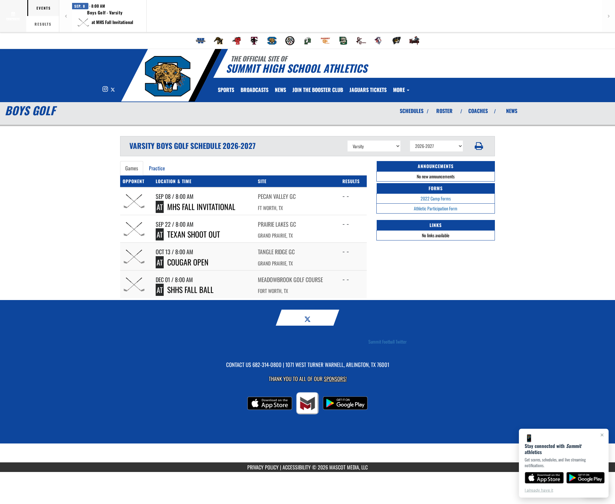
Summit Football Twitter (387, 341)
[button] (105, 16)
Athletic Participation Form (435, 208)
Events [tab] (44, 8)
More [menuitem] (399, 89)
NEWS (511, 111)
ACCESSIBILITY (297, 467)
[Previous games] (65, 16)
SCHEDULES (411, 111)
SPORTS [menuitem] (226, 89)
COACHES (478, 111)
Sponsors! (335, 379)
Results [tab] (43, 24)
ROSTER (444, 111)
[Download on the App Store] (544, 478)
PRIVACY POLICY (263, 467)
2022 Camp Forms (436, 198)
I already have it (539, 490)
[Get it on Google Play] (585, 478)
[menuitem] (201, 41)
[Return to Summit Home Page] (167, 76)
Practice (157, 168)
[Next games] (608, 16)
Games (131, 168)
